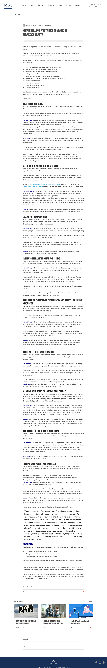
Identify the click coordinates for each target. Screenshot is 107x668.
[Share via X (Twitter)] (27, 587)
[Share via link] (35, 587)
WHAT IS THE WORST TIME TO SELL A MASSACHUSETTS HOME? (26, 622)
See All (91, 601)
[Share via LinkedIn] (31, 587)
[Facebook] (96, 662)
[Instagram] (100, 662)
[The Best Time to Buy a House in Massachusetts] (81, 611)
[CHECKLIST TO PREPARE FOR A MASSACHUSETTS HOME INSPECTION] (53, 611)
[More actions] (83, 26)
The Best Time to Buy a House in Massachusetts (80, 622)
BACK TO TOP (53, 663)
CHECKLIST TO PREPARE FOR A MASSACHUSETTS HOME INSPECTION (53, 622)
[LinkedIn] (104, 662)
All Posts (17, 14)
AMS (68, 667)
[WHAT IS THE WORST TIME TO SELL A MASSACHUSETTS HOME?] (26, 611)
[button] (90, 14)
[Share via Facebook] (23, 587)
